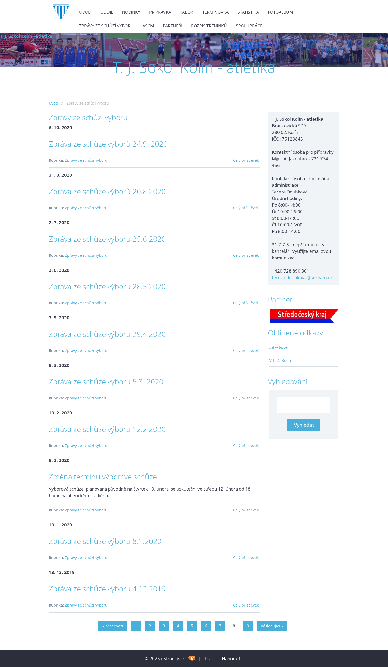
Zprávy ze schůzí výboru (106, 26)
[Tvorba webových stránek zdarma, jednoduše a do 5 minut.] (191, 658)
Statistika (248, 12)
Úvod (85, 12)
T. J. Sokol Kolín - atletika (26, 36)
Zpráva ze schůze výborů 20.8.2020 (107, 191)
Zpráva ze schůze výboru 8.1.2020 (105, 541)
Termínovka (215, 12)
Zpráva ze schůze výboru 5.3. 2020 (106, 381)
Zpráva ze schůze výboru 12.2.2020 (107, 429)
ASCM (148, 26)
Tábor (186, 12)
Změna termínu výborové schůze (103, 477)
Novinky (131, 12)
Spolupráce (249, 26)
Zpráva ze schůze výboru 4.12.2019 (107, 589)
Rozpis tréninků (209, 26)
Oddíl (106, 12)
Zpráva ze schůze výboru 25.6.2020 (107, 239)
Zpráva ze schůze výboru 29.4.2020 (107, 334)
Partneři (172, 26)
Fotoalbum (280, 12)
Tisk (208, 658)
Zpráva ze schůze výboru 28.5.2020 (107, 286)
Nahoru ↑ (231, 658)
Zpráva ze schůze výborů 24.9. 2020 (108, 144)
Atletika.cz (278, 348)
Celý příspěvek (246, 160)
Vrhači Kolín (280, 360)
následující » (272, 625)
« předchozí (112, 625)
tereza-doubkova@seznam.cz (302, 277)
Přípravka (160, 12)
